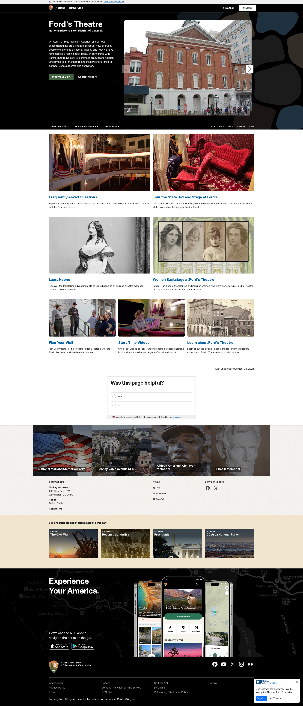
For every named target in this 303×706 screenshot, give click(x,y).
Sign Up (261, 698)
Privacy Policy (57, 687)
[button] (249, 69)
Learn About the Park (85, 126)
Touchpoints (177, 416)
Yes (120, 396)
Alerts (221, 126)
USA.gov (212, 683)
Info (213, 126)
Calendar (241, 126)
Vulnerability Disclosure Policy (171, 692)
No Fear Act (161, 683)
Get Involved (110, 126)
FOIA (52, 692)
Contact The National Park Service (121, 687)
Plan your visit (61, 76)
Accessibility (56, 683)
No (119, 405)
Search (230, 7)
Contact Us (56, 508)
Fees (251, 126)
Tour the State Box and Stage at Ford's (185, 197)
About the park (87, 76)
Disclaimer (160, 687)
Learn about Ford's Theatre (210, 342)
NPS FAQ (107, 692)
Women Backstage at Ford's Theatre (183, 279)
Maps (230, 126)
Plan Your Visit (59, 126)
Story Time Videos (133, 342)
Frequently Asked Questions (73, 197)
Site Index (160, 493)
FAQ (157, 487)
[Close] (297, 682)
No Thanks (275, 698)
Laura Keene (59, 279)
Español (159, 499)
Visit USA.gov (126, 699)
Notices (105, 683)
